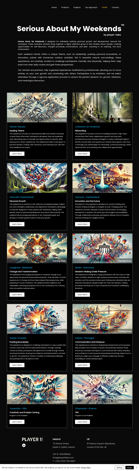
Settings (119, 467)
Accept (129, 467)
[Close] (136, 467)
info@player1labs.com (63, 457)
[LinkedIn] (24, 445)
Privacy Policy (86, 467)
